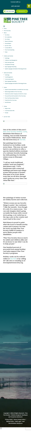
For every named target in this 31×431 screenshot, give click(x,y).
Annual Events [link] (8, 335)
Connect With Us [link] (8, 47)
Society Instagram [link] (9, 284)
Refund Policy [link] (10, 421)
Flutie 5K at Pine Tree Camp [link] (11, 100)
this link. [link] (22, 139)
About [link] (5, 32)
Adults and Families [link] (8, 72)
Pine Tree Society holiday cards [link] (15, 131)
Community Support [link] (9, 79)
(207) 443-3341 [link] (8, 301)
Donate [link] (22, 11)
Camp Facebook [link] (8, 286)
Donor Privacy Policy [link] (19, 419)
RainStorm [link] (20, 417)
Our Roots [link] (7, 34)
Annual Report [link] (8, 43)
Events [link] (5, 87)
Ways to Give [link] (7, 108)
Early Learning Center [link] (9, 62)
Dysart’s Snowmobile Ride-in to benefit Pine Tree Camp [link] (16, 89)
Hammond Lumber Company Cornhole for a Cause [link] (16, 93)
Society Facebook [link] (9, 282)
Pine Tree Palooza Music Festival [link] (11, 98)
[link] (29, 6)
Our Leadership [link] (8, 37)
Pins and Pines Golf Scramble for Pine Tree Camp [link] (15, 96)
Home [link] (5, 28)
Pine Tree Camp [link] (7, 30)
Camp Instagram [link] (8, 288)
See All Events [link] (8, 102)
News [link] (6, 52)
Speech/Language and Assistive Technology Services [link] (15, 83)
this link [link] (13, 259)
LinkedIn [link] (6, 290)
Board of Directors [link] (9, 41)
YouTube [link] (6, 292)
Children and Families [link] (8, 56)
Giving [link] (5, 106)
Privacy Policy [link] (9, 419)
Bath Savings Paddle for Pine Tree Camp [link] (13, 91)
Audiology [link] (7, 58)
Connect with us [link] (15, 2)
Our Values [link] (7, 39)
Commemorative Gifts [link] (9, 110)
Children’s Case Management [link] (11, 60)
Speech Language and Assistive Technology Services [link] (15, 68)
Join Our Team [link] (8, 45)
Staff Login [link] (18, 421)
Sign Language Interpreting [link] (10, 66)
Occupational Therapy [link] (9, 64)
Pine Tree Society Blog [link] (9, 49)
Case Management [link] (9, 77)
